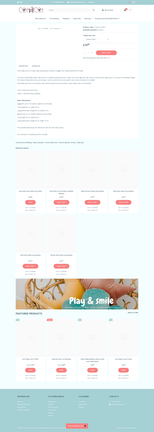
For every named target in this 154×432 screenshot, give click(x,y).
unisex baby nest (51, 142)
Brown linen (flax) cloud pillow (61, 255)
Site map (51, 413)
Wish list (81, 407)
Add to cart (61, 202)
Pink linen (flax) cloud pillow (30, 255)
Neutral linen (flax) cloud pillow (92, 191)
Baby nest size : (90, 35)
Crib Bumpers (54, 19)
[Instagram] (21, 2)
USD (133, 2)
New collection (40, 19)
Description (23, 66)
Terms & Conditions (23, 410)
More (30, 202)
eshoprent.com (132, 428)
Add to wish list (55, 28)
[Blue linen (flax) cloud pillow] (123, 169)
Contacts (91, 2)
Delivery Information (23, 404)
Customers (84, 396)
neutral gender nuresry (67, 142)
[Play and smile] (77, 294)
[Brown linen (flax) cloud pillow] (61, 233)
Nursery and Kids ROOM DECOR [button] (106, 19)
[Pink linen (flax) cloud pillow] (30, 233)
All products (51, 402)
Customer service (56, 396)
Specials (50, 404)
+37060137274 (58, 2)
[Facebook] (18, 2)
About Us (20, 402)
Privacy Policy (21, 407)
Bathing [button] (87, 19)
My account (108, 10)
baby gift (80, 142)
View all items (133, 313)
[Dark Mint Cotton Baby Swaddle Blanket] (61, 169)
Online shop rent (121, 428)
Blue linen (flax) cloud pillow (123, 191)
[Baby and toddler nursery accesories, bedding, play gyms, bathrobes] (31, 10)
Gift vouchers (52, 410)
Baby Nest (77, 19)
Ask (109, 58)
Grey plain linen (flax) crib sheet (30, 191)
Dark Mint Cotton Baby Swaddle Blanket (61, 192)
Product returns (53, 407)
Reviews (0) (36, 66)
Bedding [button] (66, 19)
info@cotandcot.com (77, 2)
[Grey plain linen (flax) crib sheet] (30, 169)
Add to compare (43, 28)
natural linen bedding (24, 142)
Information (23, 396)
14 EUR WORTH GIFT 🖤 (77, 426)
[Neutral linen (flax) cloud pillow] (92, 169)
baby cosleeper (38, 142)
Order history (83, 404)
